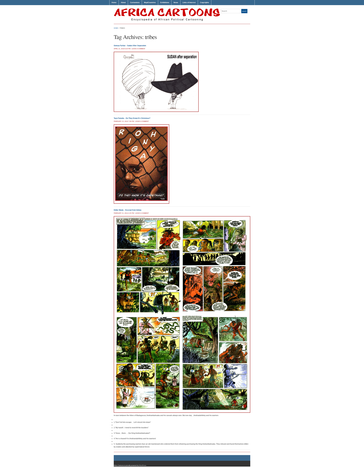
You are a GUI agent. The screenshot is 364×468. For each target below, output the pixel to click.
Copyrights (204, 3)
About (123, 3)
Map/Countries (150, 3)
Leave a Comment (138, 48)
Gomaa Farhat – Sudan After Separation (130, 46)
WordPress (142, 465)
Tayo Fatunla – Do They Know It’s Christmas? (132, 118)
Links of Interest (189, 3)
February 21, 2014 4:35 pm (124, 213)
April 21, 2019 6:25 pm (122, 48)
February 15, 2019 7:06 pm (124, 121)
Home (114, 3)
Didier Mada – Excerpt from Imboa (127, 210)
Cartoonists (135, 3)
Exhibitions (164, 3)
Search (244, 11)
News (176, 3)
